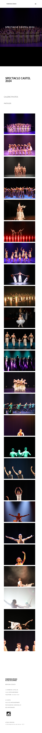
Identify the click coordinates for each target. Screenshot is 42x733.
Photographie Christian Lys (13, 705)
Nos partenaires (10, 707)
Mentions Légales (10, 684)
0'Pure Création (9, 722)
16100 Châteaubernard (11, 692)
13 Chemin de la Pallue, (11, 689)
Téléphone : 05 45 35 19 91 (12, 694)
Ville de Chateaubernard (12, 702)
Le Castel (8, 700)
